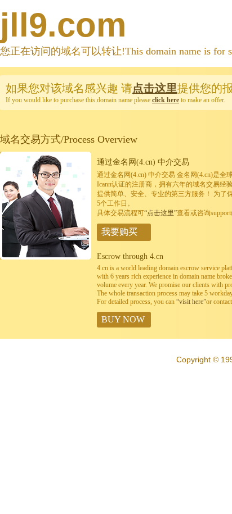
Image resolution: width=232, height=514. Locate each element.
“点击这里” (160, 213)
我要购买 (119, 231)
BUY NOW (123, 319)
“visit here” (191, 302)
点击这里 (154, 88)
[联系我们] (45, 257)
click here (165, 100)
